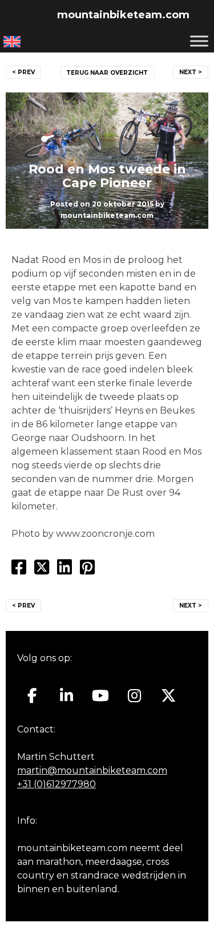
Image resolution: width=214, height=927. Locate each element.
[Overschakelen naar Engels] (12, 41)
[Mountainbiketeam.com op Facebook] (32, 696)
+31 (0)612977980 (56, 784)
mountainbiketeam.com (123, 15)
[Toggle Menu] (199, 40)
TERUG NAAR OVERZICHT (107, 72)
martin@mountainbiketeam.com (92, 770)
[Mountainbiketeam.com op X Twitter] (169, 696)
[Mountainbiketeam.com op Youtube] (101, 696)
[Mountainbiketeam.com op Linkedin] (66, 696)
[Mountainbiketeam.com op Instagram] (134, 696)
